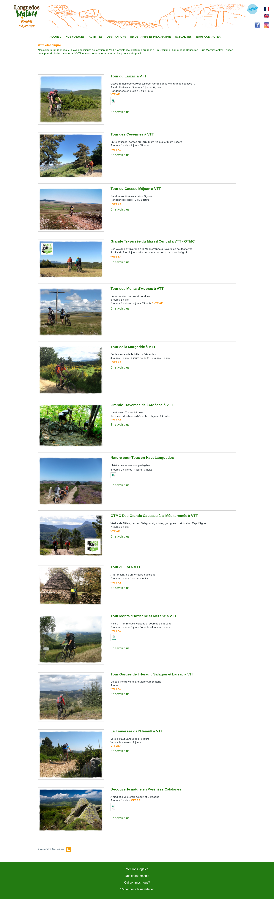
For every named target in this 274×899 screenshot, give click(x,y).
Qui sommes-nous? (137, 882)
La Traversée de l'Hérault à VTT (137, 731)
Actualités (183, 36)
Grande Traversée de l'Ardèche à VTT (142, 405)
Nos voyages (75, 36)
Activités (95, 36)
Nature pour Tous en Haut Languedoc (142, 458)
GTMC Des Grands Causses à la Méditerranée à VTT (154, 516)
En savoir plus (120, 112)
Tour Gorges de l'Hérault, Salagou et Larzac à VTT (152, 674)
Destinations (116, 36)
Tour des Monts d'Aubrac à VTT (137, 289)
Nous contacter (208, 36)
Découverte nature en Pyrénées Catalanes (146, 789)
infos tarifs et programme (150, 36)
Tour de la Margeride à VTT (133, 347)
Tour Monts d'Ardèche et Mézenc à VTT (143, 616)
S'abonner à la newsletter (137, 889)
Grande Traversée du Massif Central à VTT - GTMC (153, 241)
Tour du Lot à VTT (126, 567)
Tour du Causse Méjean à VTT (136, 189)
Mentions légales (137, 869)
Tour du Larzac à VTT (128, 76)
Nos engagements (137, 875)
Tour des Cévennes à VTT (132, 134)
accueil (55, 36)
